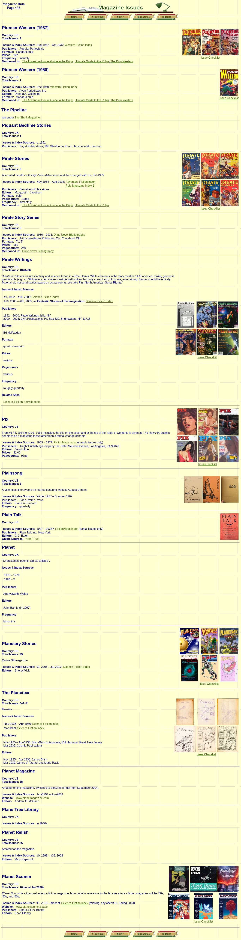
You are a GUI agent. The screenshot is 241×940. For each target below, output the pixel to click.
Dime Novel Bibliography (69, 234)
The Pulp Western (121, 61)
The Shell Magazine (27, 117)
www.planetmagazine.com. (32, 797)
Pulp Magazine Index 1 (80, 185)
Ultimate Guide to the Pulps (92, 61)
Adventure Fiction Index (80, 181)
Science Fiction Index (45, 297)
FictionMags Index (65, 442)
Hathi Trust (32, 538)
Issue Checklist (210, 57)
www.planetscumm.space (32, 906)
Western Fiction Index (78, 44)
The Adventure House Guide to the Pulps (47, 61)
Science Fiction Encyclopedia (22, 401)
